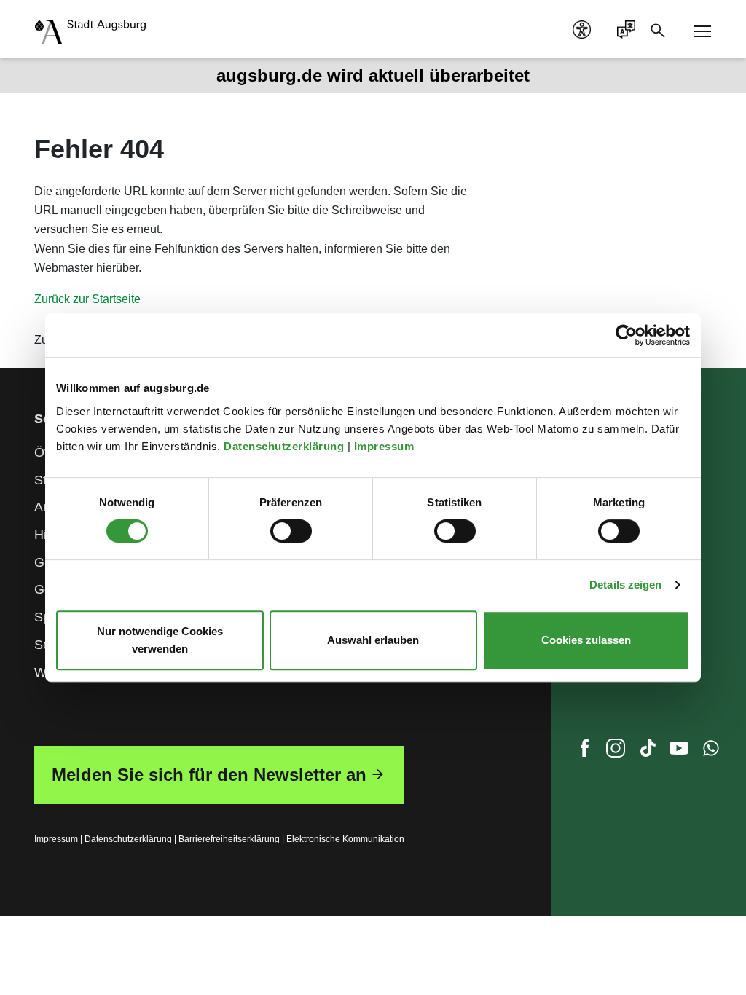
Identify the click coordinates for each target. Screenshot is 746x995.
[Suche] (662, 29)
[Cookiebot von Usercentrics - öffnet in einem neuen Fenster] (626, 335)
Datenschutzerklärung (286, 446)
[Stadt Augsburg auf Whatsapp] (711, 751)
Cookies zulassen (586, 640)
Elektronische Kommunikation (345, 839)
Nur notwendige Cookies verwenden (160, 640)
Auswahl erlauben (373, 640)
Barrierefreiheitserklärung (229, 839)
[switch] (291, 531)
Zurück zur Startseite (87, 299)
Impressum (385, 446)
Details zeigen (625, 584)
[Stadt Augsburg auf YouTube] (679, 751)
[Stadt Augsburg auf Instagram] (615, 751)
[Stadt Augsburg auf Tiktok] (647, 751)
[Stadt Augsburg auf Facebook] (584, 751)
